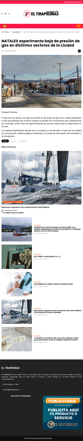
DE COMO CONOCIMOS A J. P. (47, 256)
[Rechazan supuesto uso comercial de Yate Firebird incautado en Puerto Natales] (17, 311)
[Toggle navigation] (5, 26)
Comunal (18, 202)
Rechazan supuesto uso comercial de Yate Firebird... (26, 207)
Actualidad (16, 32)
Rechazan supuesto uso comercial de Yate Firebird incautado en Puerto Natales (57, 311)
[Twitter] (5, 14)
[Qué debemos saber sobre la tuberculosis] (17, 284)
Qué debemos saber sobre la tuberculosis (53, 284)
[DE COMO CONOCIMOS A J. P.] (17, 257)
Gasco (14, 141)
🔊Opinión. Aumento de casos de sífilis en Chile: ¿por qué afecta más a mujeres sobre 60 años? (56, 339)
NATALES (22, 141)
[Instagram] (9, 14)
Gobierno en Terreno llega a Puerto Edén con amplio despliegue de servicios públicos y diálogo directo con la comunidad (57, 229)
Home (6, 32)
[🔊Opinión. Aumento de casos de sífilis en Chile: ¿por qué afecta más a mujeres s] (17, 339)
